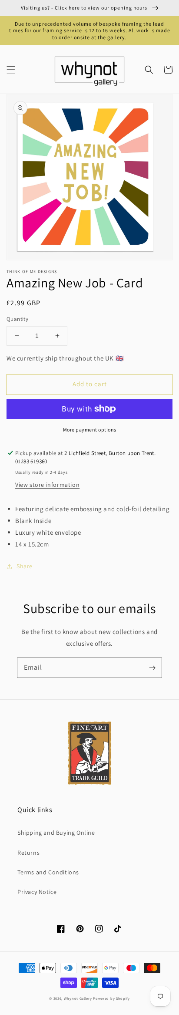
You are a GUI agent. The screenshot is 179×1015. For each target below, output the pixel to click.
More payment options (89, 429)
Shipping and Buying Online (56, 832)
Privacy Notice (36, 892)
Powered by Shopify (111, 998)
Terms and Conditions (48, 872)
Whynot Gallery (78, 998)
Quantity (17, 319)
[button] (10, 69)
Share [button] (25, 566)
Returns (28, 853)
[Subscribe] (152, 667)
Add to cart (90, 384)
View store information (47, 485)
